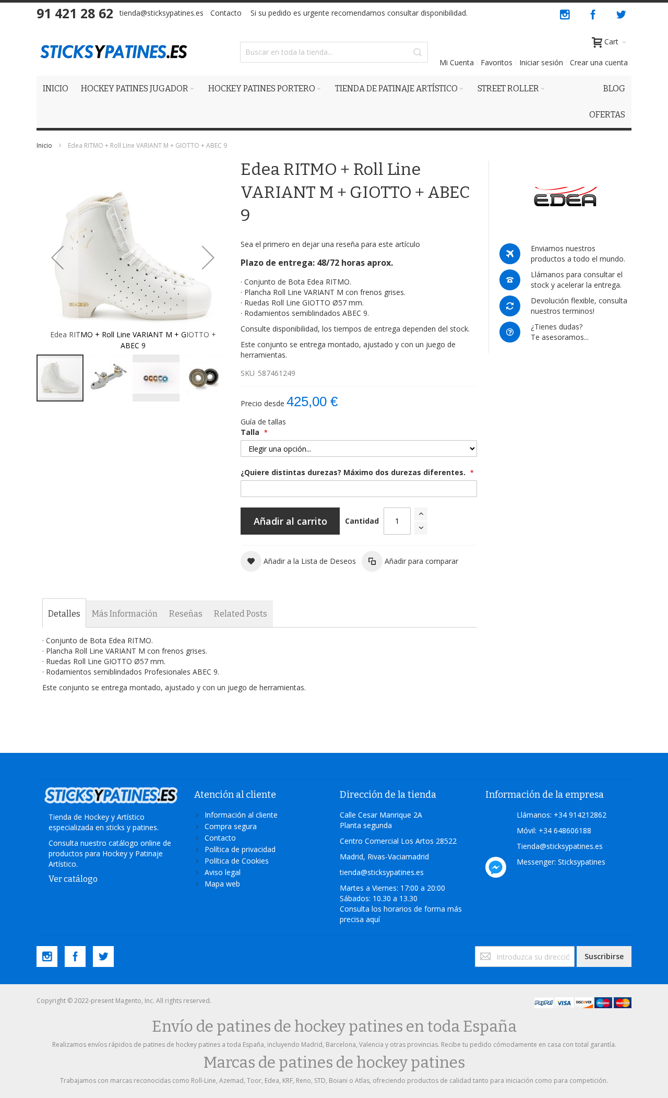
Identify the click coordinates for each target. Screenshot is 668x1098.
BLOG (614, 88)
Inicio (44, 145)
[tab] (64, 614)
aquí (373, 919)
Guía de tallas (263, 422)
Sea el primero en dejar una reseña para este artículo (330, 244)
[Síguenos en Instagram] (565, 13)
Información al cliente (241, 815)
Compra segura (231, 826)
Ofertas (607, 115)
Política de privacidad (240, 849)
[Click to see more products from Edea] (565, 197)
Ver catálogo (73, 879)
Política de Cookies (237, 861)
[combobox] (334, 52)
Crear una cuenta (599, 62)
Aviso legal (223, 872)
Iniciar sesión (541, 62)
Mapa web (222, 884)
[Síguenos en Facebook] (593, 13)
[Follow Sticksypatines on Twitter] (621, 13)
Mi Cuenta (456, 62)
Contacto (226, 13)
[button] (57, 257)
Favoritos (496, 62)
